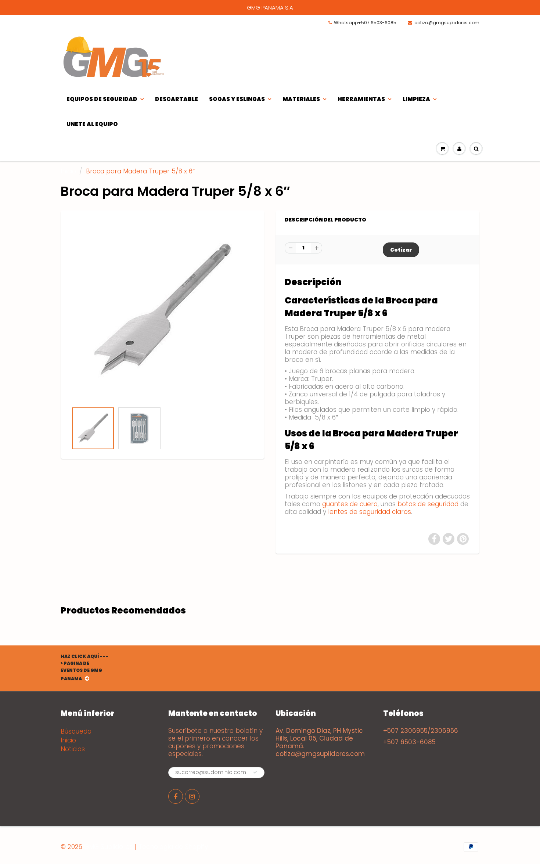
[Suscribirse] (255, 772)
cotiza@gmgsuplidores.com (446, 22)
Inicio (68, 171)
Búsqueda (76, 731)
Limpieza (416, 99)
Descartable (176, 99)
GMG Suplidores (108, 846)
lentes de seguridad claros (369, 511)
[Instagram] (192, 796)
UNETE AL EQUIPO (92, 124)
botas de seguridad (427, 504)
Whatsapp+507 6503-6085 (365, 22)
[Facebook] (175, 796)
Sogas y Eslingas (237, 99)
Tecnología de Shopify (173, 846)
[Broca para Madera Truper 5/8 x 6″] (162, 310)
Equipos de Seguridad (101, 99)
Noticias (73, 749)
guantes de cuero (350, 504)
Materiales (301, 99)
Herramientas (361, 99)
